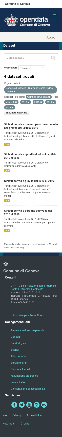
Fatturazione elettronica (24, 376)
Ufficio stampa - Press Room (27, 315)
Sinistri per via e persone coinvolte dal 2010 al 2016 (28, 212)
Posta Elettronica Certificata (27, 289)
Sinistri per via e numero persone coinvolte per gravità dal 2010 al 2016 (31, 126)
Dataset (9, 45)
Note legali (8, 423)
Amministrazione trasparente (27, 330)
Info (4, 415)
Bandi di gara (18, 343)
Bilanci (15, 350)
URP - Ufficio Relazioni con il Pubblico (33, 286)
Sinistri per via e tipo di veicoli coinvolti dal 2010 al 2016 (30, 156)
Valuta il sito (18, 382)
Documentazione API (13, 247)
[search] (53, 57)
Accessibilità (34, 415)
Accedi (51, 37)
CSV (7, 144)
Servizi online (19, 362)
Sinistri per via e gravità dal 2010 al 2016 (29, 181)
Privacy (16, 415)
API (50, 243)
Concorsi (16, 336)
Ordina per (10, 67)
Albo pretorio (18, 356)
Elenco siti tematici (22, 369)
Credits (25, 423)
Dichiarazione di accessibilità (28, 388)
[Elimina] (14, 91)
